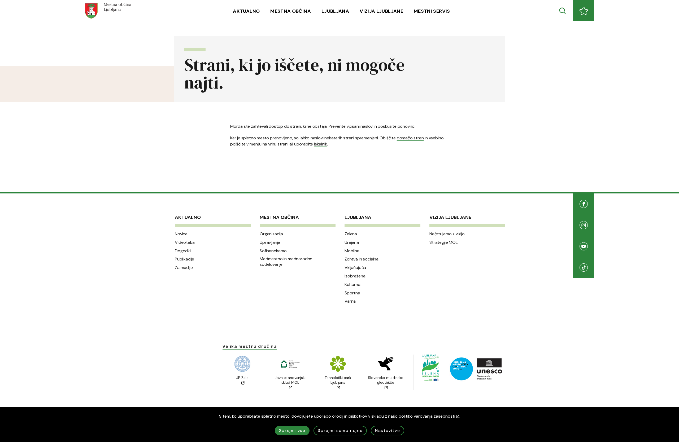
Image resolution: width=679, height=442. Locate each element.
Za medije (184, 267)
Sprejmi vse (292, 430)
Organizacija (271, 234)
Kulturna (352, 284)
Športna (352, 293)
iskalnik (320, 144)
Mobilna (352, 251)
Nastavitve (387, 430)
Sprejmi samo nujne (340, 430)
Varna (350, 301)
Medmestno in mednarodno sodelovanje (286, 261)
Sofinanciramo (273, 251)
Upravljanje (270, 242)
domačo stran (410, 138)
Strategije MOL (443, 242)
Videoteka (185, 242)
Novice (181, 234)
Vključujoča (355, 267)
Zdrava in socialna (361, 259)
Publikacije (184, 259)
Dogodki (183, 251)
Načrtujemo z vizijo (447, 234)
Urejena (352, 242)
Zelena (351, 234)
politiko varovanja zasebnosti (427, 416)
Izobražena (355, 276)
